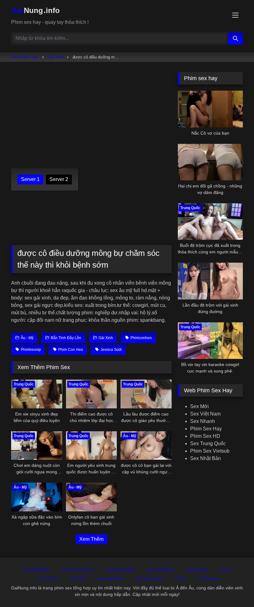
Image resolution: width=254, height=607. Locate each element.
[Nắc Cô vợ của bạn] (210, 109)
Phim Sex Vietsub (210, 451)
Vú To (225, 569)
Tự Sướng (208, 578)
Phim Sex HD (205, 436)
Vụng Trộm (197, 569)
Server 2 (59, 179)
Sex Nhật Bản (205, 458)
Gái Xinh (55, 57)
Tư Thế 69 (46, 578)
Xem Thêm (91, 539)
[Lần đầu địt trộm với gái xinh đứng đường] (210, 281)
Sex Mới (199, 406)
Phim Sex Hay (206, 428)
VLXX (180, 578)
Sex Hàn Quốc (120, 569)
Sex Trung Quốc (208, 443)
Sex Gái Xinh (111, 578)
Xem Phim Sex (24, 57)
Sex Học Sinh (149, 578)
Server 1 (30, 179)
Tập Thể (77, 578)
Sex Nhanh (202, 421)
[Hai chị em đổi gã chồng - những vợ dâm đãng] (210, 162)
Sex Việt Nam (205, 413)
